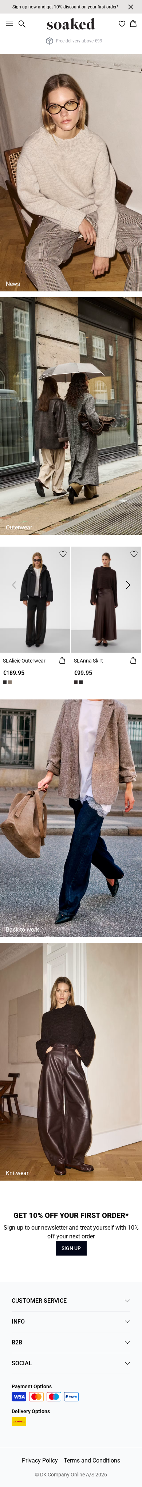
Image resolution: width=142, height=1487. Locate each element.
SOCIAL (22, 1363)
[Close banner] (130, 6)
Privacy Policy (40, 1460)
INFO (18, 1321)
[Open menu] (8, 24)
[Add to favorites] (63, 554)
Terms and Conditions (92, 1460)
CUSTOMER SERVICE (39, 1300)
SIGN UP (71, 1248)
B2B (17, 1342)
